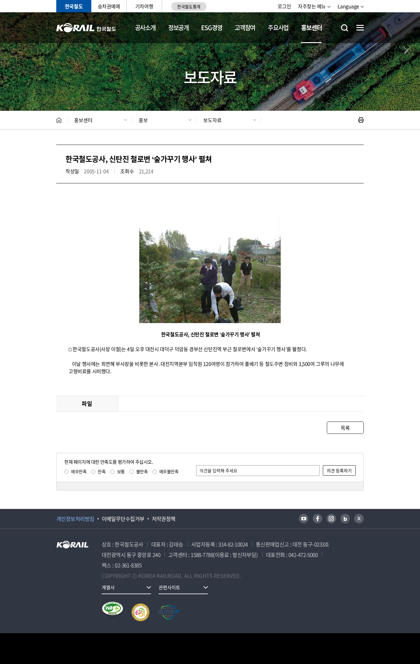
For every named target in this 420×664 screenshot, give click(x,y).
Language (348, 6)
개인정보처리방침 (75, 518)
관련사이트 (169, 587)
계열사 (108, 587)
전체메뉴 (360, 27)
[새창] (303, 518)
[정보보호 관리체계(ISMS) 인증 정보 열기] (168, 612)
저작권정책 (164, 518)
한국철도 (74, 6)
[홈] (58, 120)
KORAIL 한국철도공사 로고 (86, 27)
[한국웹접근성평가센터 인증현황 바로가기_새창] (112, 612)
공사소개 (145, 27)
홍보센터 (311, 27)
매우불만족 (169, 471)
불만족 (142, 471)
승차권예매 (109, 6)
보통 (121, 471)
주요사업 (278, 27)
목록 (345, 427)
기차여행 (144, 6)
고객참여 (245, 27)
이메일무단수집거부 (123, 518)
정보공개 (178, 27)
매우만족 (78, 471)
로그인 (284, 6)
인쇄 (361, 120)
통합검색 (344, 27)
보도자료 (212, 120)
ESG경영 (211, 27)
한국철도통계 (188, 6)
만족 (101, 471)
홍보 (143, 120)
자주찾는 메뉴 (312, 6)
